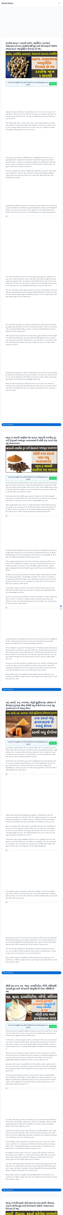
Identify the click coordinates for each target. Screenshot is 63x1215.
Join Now (53, 83)
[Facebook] (61, 606)
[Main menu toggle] (59, 3)
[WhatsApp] (61, 609)
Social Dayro (7, 3)
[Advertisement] (31, 25)
